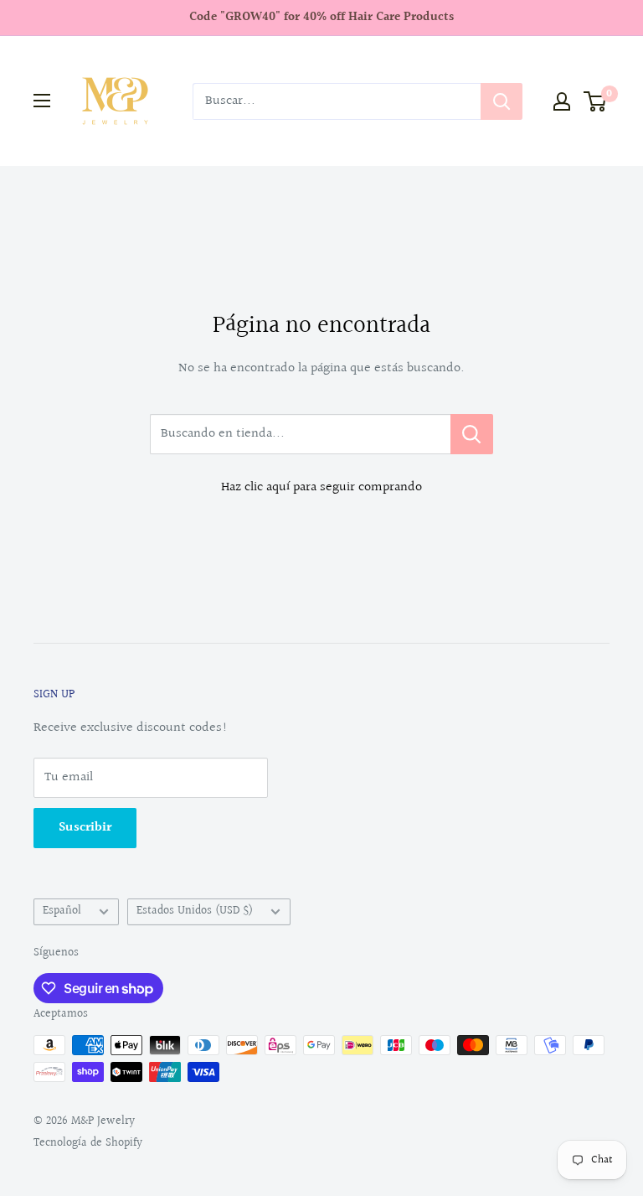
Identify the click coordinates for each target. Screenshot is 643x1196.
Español (62, 911)
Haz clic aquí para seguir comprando (321, 487)
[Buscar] (501, 101)
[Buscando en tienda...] (471, 434)
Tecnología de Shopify (87, 1143)
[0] (595, 101)
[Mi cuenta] (561, 101)
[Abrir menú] (41, 100)
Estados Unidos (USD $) (194, 911)
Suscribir (85, 827)
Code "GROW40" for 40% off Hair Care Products (321, 17)
